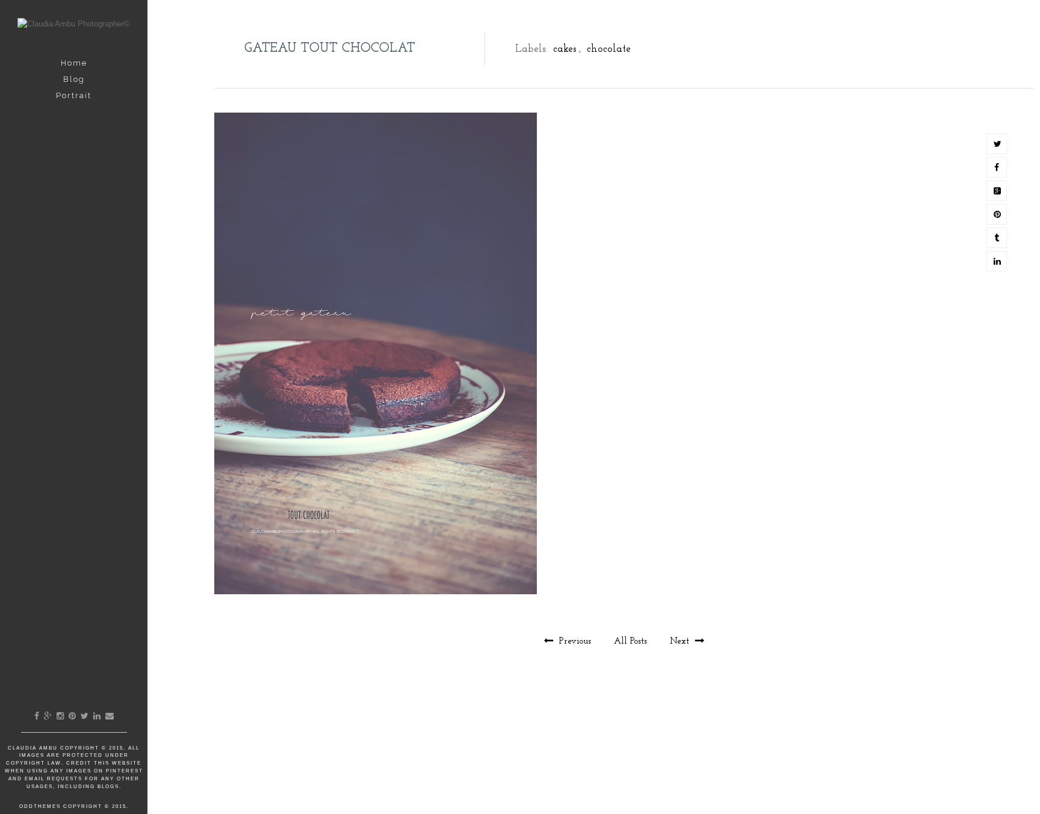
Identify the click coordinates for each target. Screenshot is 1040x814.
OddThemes (40, 806)
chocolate (609, 49)
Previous (575, 641)
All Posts (632, 641)
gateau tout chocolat (329, 48)
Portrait (73, 95)
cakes (564, 49)
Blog (74, 79)
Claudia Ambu (34, 748)
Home (74, 62)
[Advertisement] (624, 759)
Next (681, 641)
